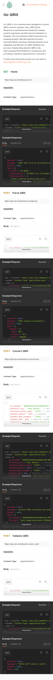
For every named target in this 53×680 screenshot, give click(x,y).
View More (26, 129)
